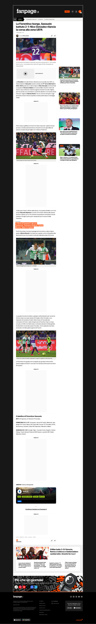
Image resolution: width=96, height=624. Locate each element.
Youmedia (41, 601)
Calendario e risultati (31, 19)
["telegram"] (36, 587)
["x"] (28, 587)
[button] (55, 36)
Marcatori (42, 496)
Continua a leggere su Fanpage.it (36, 509)
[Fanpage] (18, 597)
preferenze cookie (43, 614)
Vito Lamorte (26, 35)
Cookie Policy (42, 607)
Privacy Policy (42, 605)
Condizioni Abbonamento (44, 610)
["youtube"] (24, 587)
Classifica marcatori (49, 19)
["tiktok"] (16, 587)
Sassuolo (30, 537)
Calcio (17, 537)
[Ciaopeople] (79, 620)
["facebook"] (32, 587)
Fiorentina (21, 537)
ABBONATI (67, 11)
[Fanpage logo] (26, 11)
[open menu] (15, 19)
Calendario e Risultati (27, 496)
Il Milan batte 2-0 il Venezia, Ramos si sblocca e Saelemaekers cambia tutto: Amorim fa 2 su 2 (64, 551)
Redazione (41, 612)
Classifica (40, 19)
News (19, 496)
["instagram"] (20, 587)
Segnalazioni (42, 603)
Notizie (26, 537)
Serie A (20, 19)
